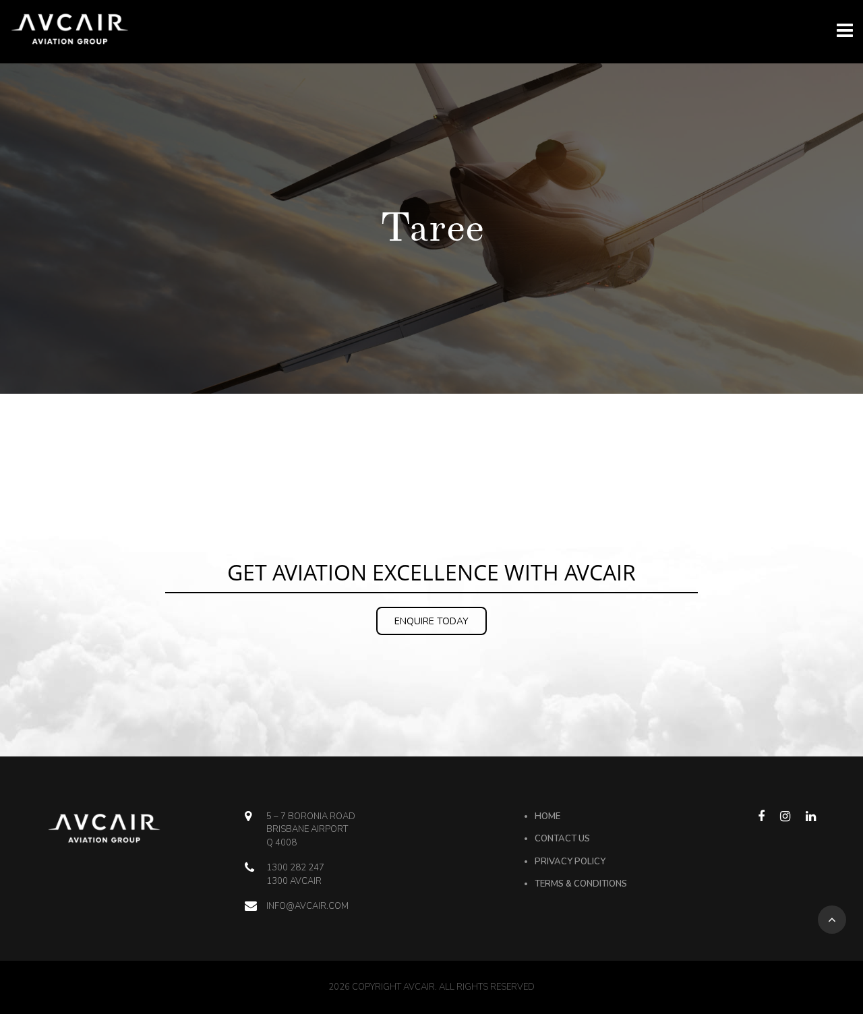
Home (547, 816)
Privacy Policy (570, 862)
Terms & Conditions (581, 884)
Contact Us (562, 839)
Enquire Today (431, 621)
